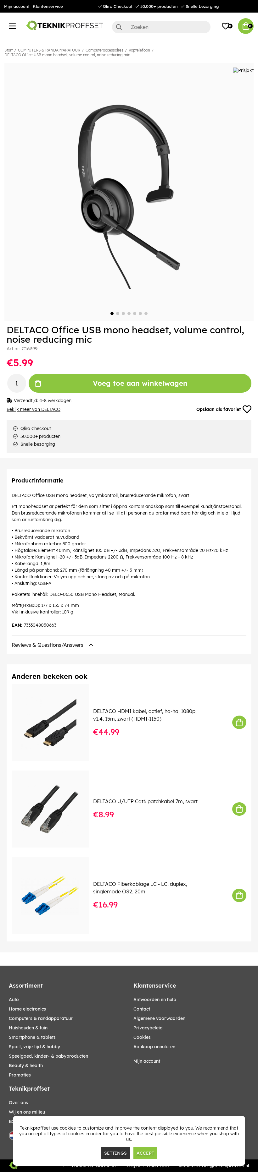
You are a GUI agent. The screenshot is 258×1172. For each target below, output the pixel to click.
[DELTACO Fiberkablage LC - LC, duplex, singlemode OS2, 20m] (54, 895)
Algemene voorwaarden (159, 1018)
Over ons (18, 1102)
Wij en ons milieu (27, 1112)
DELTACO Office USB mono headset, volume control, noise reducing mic (67, 54)
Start (8, 50)
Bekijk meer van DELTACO (33, 409)
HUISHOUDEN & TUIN (28, 1028)
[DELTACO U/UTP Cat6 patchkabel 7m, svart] (54, 809)
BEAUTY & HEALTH (26, 1065)
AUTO (14, 999)
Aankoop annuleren (154, 1046)
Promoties (20, 1075)
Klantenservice (48, 6)
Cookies (142, 1037)
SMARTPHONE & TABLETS (32, 1037)
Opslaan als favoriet (218, 409)
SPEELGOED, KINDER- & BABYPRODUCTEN (48, 1056)
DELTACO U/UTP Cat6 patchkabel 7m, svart (145, 801)
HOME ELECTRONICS (27, 1009)
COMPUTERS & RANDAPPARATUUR (49, 50)
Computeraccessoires (104, 50)
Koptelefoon (139, 50)
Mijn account (17, 6)
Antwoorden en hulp (154, 999)
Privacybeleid (148, 1028)
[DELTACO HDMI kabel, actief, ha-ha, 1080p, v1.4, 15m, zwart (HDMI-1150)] (54, 722)
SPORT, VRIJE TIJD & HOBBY (34, 1046)
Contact (141, 1009)
